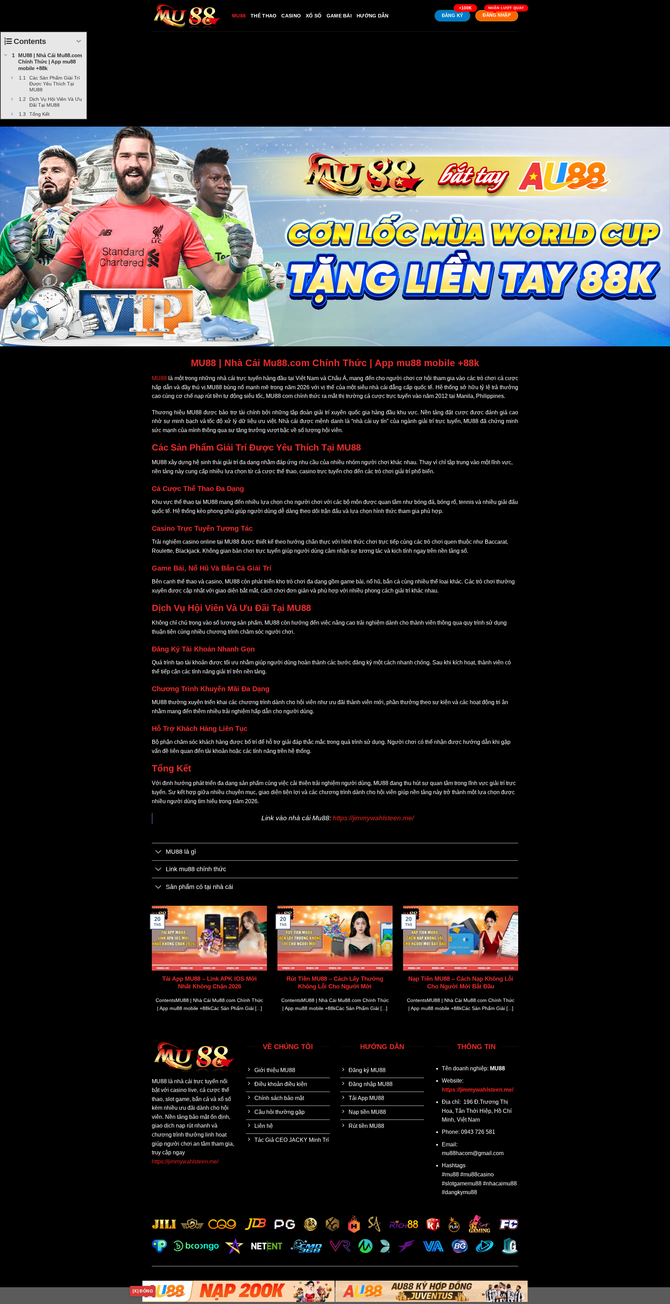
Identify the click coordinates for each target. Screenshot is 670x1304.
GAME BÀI (339, 15)
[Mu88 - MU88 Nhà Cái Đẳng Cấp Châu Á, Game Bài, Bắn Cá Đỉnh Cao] (187, 15)
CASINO (291, 15)
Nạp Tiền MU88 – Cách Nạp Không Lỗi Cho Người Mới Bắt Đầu (460, 982)
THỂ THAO (263, 15)
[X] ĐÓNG (143, 1291)
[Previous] (150, 967)
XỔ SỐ (313, 15)
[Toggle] (158, 852)
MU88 (239, 15)
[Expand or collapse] (78, 41)
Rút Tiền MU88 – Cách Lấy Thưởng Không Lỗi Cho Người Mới (334, 982)
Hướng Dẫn (373, 15)
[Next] (519, 967)
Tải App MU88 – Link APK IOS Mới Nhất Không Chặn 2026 (209, 982)
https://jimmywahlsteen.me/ (373, 818)
